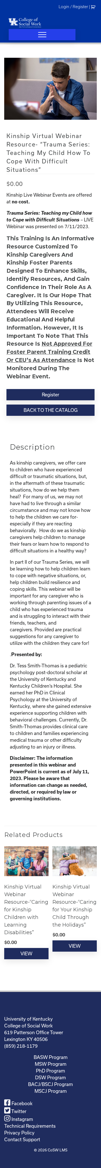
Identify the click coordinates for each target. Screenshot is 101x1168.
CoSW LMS (57, 1150)
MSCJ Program (51, 1091)
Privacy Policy (19, 1132)
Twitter (18, 1111)
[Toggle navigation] (42, 34)
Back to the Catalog (51, 410)
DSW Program (50, 1077)
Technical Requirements (30, 1126)
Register (50, 394)
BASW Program (51, 1057)
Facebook (21, 1103)
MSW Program (50, 1064)
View (26, 953)
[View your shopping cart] (94, 7)
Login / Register (73, 7)
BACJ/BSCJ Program (50, 1084)
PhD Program (50, 1070)
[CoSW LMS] (25, 22)
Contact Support (22, 1139)
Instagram (21, 1119)
